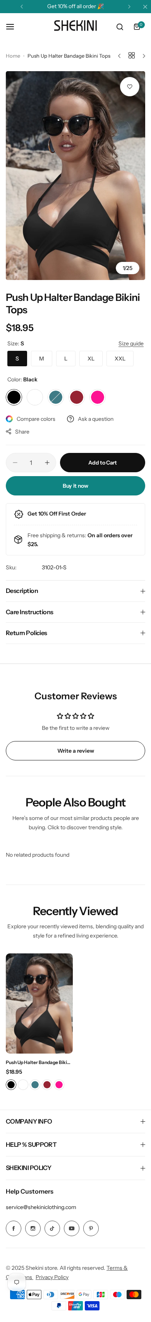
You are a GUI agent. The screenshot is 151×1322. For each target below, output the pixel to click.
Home (13, 56)
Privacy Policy (52, 1277)
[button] (21, 6)
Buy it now (75, 485)
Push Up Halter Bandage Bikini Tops (38, 1062)
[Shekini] (75, 26)
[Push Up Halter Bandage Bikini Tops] (39, 1003)
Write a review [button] (75, 750)
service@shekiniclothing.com (41, 1207)
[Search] (119, 26)
